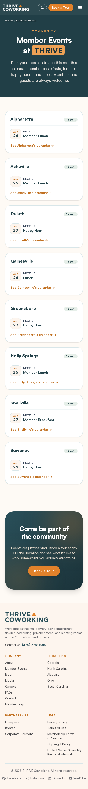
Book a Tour (61, 7)
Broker (10, 728)
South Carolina (57, 686)
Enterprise (12, 722)
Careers (10, 686)
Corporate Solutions (19, 734)
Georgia (53, 662)
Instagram (37, 778)
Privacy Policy (57, 722)
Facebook (14, 778)
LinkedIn (59, 778)
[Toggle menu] (80, 7)
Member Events (16, 668)
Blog (8, 674)
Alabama (53, 674)
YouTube (79, 778)
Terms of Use (56, 728)
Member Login (15, 704)
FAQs (8, 692)
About (9, 662)
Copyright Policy (59, 744)
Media (9, 680)
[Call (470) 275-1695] (42, 7)
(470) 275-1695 (34, 645)
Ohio (50, 680)
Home (9, 20)
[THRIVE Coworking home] (16, 7)
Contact (10, 698)
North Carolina (57, 668)
